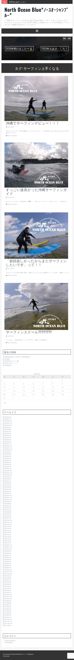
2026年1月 (8, 419)
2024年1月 (8, 468)
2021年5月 (8, 535)
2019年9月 (8, 576)
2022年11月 (8, 497)
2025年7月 (8, 431)
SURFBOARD (9, 642)
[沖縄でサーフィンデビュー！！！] (36, 98)
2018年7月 (8, 605)
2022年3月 (8, 514)
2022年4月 (8, 512)
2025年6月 (8, 433)
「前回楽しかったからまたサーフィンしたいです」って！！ (36, 262)
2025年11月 (8, 423)
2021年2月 (8, 541)
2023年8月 (8, 479)
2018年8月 (8, 603)
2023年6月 (8, 483)
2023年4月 (8, 487)
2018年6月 (8, 607)
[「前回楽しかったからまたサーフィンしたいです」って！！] (36, 235)
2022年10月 (8, 499)
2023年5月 (8, 485)
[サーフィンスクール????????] (36, 306)
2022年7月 (8, 506)
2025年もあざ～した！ (19, 48)
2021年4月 (8, 537)
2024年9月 (8, 452)
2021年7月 (8, 530)
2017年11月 (8, 621)
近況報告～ (7, 359)
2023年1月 (8, 493)
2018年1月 (8, 617)
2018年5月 (8, 609)
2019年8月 (8, 578)
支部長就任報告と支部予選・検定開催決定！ (17, 357)
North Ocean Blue (12, 135)
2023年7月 (8, 481)
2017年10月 (8, 623)
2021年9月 (8, 526)
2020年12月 (8, 545)
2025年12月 (8, 421)
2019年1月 (8, 592)
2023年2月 (8, 491)
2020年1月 (8, 567)
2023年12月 (8, 471)
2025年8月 (8, 429)
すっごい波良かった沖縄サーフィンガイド (36, 191)
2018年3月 (8, 613)
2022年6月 (8, 508)
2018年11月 (8, 596)
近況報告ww (13, 2)
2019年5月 (8, 584)
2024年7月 (8, 456)
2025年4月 (8, 438)
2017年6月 (8, 625)
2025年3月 (8, 440)
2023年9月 (8, 477)
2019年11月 (8, 572)
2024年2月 (8, 466)
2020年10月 (8, 549)
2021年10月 (8, 524)
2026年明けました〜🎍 (11, 361)
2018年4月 (8, 611)
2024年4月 (8, 462)
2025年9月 (8, 427)
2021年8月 (8, 528)
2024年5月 (8, 460)
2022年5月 (8, 510)
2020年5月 (8, 559)
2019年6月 (8, 582)
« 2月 (4, 403)
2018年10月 (8, 599)
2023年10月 (8, 475)
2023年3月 (8, 489)
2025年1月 (8, 444)
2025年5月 (8, 435)
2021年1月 (8, 543)
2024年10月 (8, 450)
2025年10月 (8, 425)
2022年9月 (8, 501)
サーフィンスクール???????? (29, 331)
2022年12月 (8, 495)
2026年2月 (8, 417)
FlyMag (29, 654)
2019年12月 (8, 570)
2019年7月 (8, 580)
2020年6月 (8, 557)
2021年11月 (8, 522)
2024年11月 (8, 448)
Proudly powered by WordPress (12, 654)
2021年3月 (8, 539)
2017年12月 (8, 619)
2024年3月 (8, 464)
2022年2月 (8, 516)
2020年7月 (8, 555)
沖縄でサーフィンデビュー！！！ (32, 122)
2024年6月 (8, 458)
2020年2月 (8, 565)
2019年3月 (8, 588)
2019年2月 (8, 590)
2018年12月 (8, 594)
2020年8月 (8, 553)
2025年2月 (8, 442)
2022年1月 (8, 518)
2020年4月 (8, 561)
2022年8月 (8, 504)
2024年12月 (8, 446)
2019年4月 (8, 586)
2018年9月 (8, 601)
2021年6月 (8, 532)
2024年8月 (8, 454)
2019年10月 (8, 574)
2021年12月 (8, 520)
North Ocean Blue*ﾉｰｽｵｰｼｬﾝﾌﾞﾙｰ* (36, 12)
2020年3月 (8, 563)
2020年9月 (8, 551)
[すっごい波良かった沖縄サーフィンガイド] (36, 165)
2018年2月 (8, 615)
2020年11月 (8, 547)
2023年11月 (8, 473)
